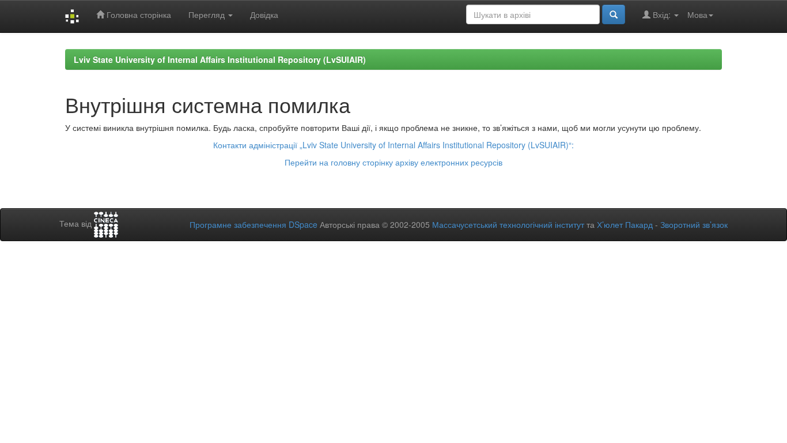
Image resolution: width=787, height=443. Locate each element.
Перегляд (207, 14)
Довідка (264, 14)
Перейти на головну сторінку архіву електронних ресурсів (393, 162)
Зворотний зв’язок (694, 224)
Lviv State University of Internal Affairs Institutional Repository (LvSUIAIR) (220, 59)
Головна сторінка (137, 14)
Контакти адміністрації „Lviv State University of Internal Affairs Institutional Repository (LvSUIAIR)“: (393, 145)
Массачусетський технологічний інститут (508, 224)
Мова (697, 14)
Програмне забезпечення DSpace (253, 224)
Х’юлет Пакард (625, 224)
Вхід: (661, 14)
